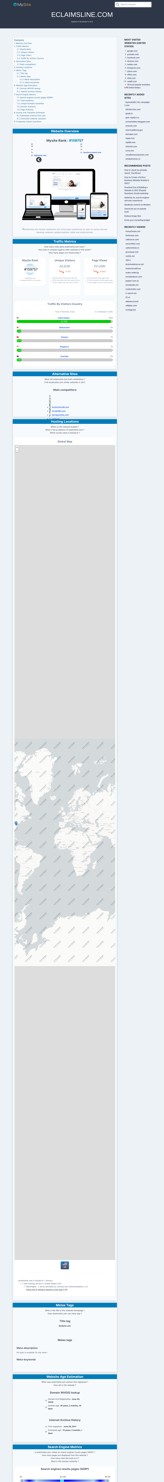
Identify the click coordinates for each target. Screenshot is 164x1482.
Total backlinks (27, 100)
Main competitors (28, 64)
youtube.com (133, 54)
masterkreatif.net (133, 268)
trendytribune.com (134, 276)
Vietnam (64, 337)
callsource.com (132, 239)
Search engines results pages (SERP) (36, 97)
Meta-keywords (32, 82)
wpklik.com (130, 142)
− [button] (17, 450)
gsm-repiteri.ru (132, 117)
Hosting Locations (24, 67)
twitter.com (132, 64)
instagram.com (133, 68)
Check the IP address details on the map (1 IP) (46, 1289)
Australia (64, 356)
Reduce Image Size (132, 216)
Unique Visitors (27, 52)
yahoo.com (132, 71)
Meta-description (32, 79)
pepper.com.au (132, 281)
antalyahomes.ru (133, 159)
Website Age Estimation (26, 85)
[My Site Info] (22, 4)
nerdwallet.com (59, 411)
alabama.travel (132, 301)
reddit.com (132, 81)
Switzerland (64, 327)
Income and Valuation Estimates (30, 113)
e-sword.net (131, 293)
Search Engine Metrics (26, 94)
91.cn (128, 297)
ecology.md (131, 310)
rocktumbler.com (133, 289)
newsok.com (131, 126)
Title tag (23, 73)
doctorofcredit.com (60, 407)
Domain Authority (28, 107)
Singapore (64, 347)
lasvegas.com (132, 134)
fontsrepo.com (132, 235)
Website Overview (24, 43)
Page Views (26, 55)
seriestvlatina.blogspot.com (138, 121)
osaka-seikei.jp (132, 272)
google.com (132, 51)
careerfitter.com (133, 244)
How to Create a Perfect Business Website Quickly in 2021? (136, 180)
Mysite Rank (25, 49)
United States (64, 318)
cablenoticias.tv (132, 248)
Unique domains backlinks (32, 103)
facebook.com (133, 57)
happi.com (130, 138)
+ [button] (17, 447)
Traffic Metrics (22, 46)
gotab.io (129, 113)
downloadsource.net (135, 264)
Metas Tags (21, 70)
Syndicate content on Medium (137, 204)
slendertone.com (133, 109)
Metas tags (26, 76)
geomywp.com (132, 252)
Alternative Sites (23, 61)
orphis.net (130, 256)
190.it (128, 260)
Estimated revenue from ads (33, 116)
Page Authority (27, 110)
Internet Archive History (31, 91)
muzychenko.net (133, 231)
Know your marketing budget (137, 220)
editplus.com (131, 305)
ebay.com (131, 78)
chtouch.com (131, 146)
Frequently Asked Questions (28, 121)
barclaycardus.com (60, 415)
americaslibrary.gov (134, 130)
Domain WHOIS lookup (30, 88)
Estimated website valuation (33, 118)
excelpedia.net (132, 285)
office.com (132, 74)
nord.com (130, 150)
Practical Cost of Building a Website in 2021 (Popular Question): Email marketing (136, 190)
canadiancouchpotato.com (137, 155)
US (65, 1267)
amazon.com (132, 61)
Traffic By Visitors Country (32, 58)
